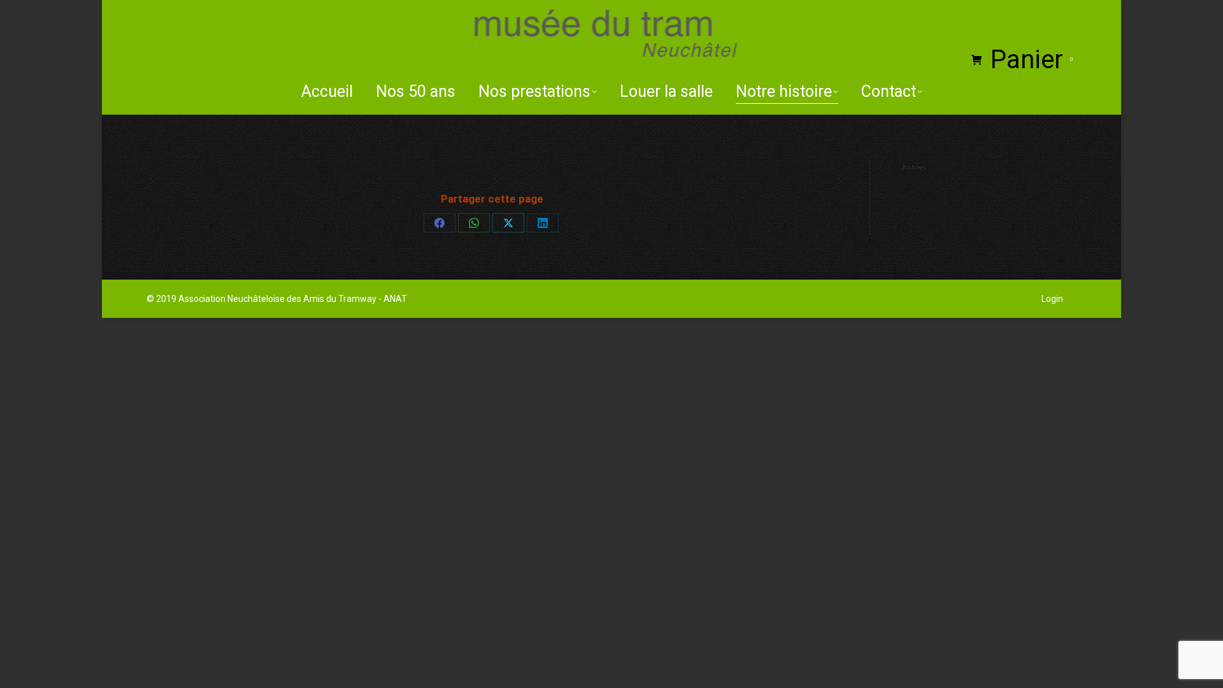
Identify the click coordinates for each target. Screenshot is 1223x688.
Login (1052, 299)
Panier (1032, 60)
